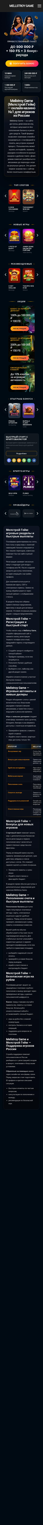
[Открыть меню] (39, 6)
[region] (21, 203)
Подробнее (21, 453)
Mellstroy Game (21, 5)
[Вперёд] (37, 195)
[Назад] (6, 195)
